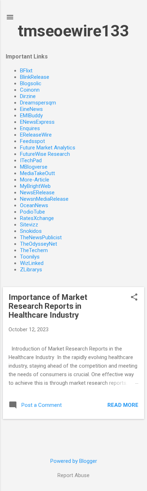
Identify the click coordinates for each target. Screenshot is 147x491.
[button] (134, 298)
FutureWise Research (45, 154)
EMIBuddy (31, 115)
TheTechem (34, 250)
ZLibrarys (31, 269)
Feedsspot (32, 141)
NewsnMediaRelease (44, 199)
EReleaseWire (36, 135)
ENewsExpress (37, 122)
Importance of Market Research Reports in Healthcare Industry (48, 306)
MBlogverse (33, 167)
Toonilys (30, 257)
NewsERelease (37, 192)
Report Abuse (73, 475)
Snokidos (31, 231)
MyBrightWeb (35, 186)
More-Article (34, 180)
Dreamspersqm (38, 102)
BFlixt (26, 70)
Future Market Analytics (47, 147)
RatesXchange (37, 218)
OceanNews (34, 205)
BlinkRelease (34, 77)
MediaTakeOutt (37, 173)
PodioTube (32, 212)
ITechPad (31, 160)
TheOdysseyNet (38, 244)
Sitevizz (29, 224)
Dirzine (28, 96)
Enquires (30, 128)
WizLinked (32, 263)
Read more (122, 405)
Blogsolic (30, 83)
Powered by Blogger (73, 461)
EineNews (31, 109)
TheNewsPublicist (41, 237)
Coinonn (30, 90)
